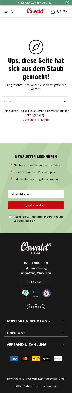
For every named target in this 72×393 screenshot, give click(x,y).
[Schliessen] (67, 3)
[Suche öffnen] (13, 11)
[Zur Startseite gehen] (36, 11)
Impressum (49, 386)
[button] (65, 11)
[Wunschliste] (59, 11)
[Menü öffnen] (6, 11)
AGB (18, 386)
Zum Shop (29, 120)
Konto (45, 120)
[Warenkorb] (53, 11)
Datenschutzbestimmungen (41, 216)
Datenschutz (32, 386)
